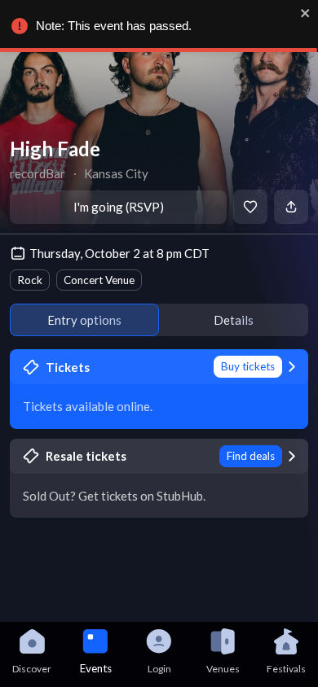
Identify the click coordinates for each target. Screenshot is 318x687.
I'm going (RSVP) (118, 206)
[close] (305, 13)
